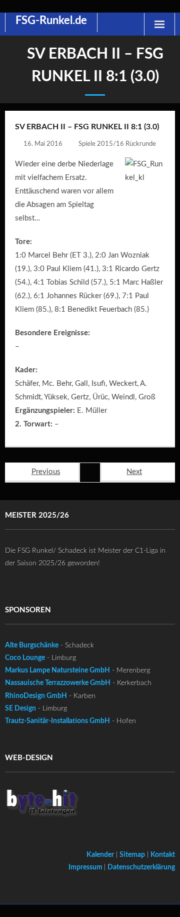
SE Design (20, 708)
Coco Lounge (25, 657)
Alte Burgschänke (31, 645)
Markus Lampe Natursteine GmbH (57, 670)
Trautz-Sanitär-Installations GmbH (57, 721)
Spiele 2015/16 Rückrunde (117, 144)
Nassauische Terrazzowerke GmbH (57, 682)
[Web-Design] (42, 805)
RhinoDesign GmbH (36, 696)
